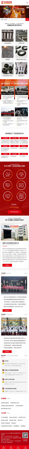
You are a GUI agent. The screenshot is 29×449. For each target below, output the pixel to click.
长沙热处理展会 (4, 417)
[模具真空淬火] (21, 68)
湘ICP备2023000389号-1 (9, 441)
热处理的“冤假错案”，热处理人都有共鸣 (12, 347)
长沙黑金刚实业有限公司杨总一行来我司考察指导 (15, 304)
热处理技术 (23, 426)
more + (26, 273)
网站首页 (25, 448)
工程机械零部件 (7, 43)
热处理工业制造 (4, 420)
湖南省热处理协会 (5, 402)
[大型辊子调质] (21, 36)
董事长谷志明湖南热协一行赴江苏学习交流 (13, 306)
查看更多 (7, 265)
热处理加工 (13, 423)
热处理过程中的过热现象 (6, 426)
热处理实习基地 (12, 420)
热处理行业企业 (22, 417)
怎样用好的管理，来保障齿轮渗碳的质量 (13, 345)
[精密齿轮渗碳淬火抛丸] (21, 52)
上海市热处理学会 (19, 405)
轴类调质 (8, 59)
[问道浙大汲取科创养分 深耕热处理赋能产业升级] (14, 326)
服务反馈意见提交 (14, 211)
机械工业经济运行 (13, 417)
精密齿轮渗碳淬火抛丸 (21, 59)
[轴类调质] (7, 52)
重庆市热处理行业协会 (6, 408)
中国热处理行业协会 (14, 402)
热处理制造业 (16, 426)
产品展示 (11, 448)
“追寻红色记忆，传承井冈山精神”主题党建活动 (14, 301)
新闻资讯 (18, 448)
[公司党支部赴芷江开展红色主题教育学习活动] (14, 285)
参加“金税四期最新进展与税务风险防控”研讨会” (14, 299)
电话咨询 (3, 448)
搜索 (27, 19)
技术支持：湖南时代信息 (7, 442)
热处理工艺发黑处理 (5, 423)
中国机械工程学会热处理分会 (7, 405)
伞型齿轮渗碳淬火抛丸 (8, 75)
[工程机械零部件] (7, 36)
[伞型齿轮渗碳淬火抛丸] (7, 68)
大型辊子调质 (21, 43)
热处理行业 (20, 420)
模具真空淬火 (21, 75)
